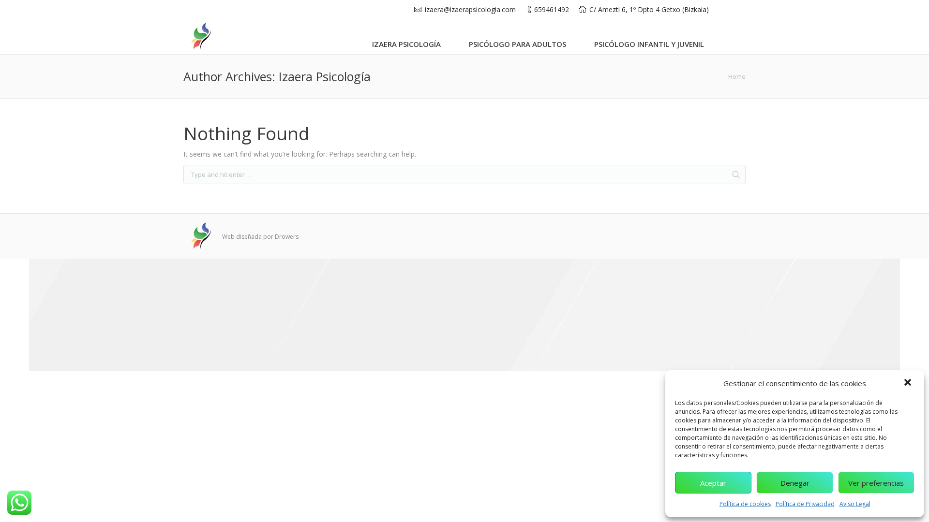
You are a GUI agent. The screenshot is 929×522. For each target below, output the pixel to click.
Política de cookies (745, 504)
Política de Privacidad (805, 504)
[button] (908, 383)
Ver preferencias (876, 483)
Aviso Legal (854, 504)
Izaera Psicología (325, 76)
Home (737, 76)
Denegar (794, 483)
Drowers (287, 236)
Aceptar (713, 483)
